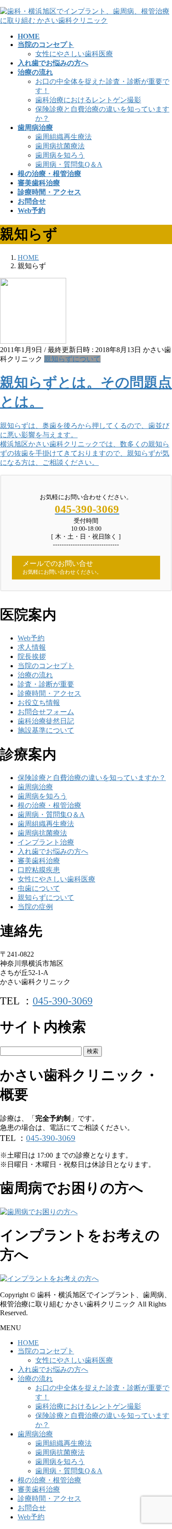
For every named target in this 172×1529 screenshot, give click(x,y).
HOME (28, 1342)
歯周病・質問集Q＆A (68, 164)
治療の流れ (35, 675)
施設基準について (46, 730)
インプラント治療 (46, 842)
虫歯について (39, 888)
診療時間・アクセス (49, 693)
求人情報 (32, 647)
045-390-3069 (63, 1001)
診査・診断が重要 (46, 684)
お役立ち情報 (39, 702)
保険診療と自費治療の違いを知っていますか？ (92, 777)
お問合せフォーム (46, 712)
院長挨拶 (32, 656)
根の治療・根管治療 (49, 805)
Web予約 (31, 638)
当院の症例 (35, 906)
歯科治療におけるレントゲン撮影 (88, 100)
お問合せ (32, 1507)
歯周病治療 (35, 787)
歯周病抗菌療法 (60, 146)
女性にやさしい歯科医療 (74, 54)
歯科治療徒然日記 (46, 721)
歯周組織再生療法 (63, 136)
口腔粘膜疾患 (39, 870)
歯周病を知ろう (60, 155)
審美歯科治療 (39, 860)
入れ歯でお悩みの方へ (53, 851)
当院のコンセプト (46, 665)
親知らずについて (72, 359)
